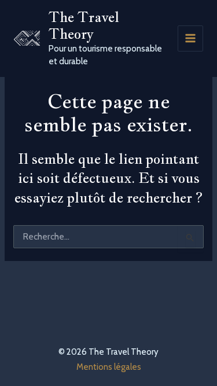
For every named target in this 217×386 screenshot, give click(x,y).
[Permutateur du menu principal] (191, 38)
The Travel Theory (84, 25)
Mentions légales (108, 367)
